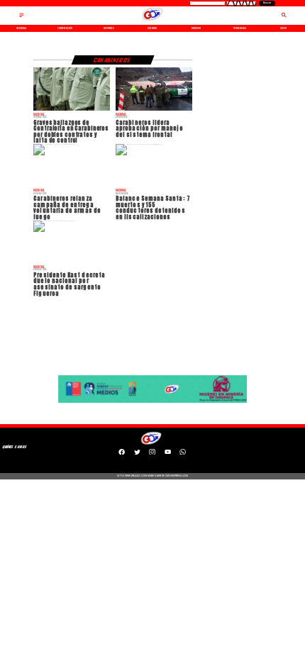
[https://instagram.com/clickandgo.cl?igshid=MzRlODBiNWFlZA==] (152, 453)
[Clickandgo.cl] (21, 17)
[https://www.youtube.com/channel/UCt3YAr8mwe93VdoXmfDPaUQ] (168, 453)
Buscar (267, 2)
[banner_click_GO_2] (153, 402)
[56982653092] (183, 453)
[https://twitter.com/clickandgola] (137, 453)
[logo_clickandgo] (152, 20)
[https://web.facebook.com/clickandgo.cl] (122, 453)
